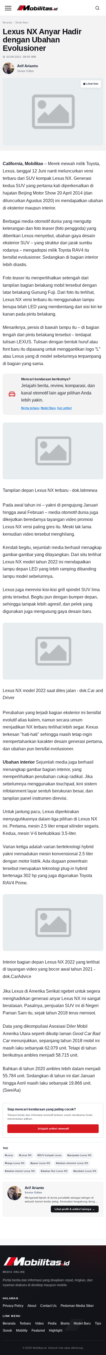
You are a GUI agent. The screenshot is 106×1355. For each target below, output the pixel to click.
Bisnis (65, 1323)
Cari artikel (64, 407)
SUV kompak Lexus (45, 178)
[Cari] (97, 8)
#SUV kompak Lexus (49, 1155)
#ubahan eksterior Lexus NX (72, 1163)
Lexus (27, 235)
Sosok (7, 1330)
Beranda (7, 22)
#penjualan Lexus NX (79, 1155)
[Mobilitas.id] (52, 8)
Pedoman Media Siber (77, 1305)
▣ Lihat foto (90, 83)
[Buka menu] (8, 7)
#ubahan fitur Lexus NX (54, 1171)
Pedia (52, 1323)
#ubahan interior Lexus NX (20, 1171)
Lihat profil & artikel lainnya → (75, 1209)
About (31, 1305)
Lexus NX (12, 299)
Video (39, 1323)
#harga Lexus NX (14, 1163)
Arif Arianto (27, 66)
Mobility (21, 1330)
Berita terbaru (30, 407)
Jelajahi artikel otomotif (53, 1128)
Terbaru (25, 1323)
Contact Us (48, 1305)
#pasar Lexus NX (40, 1163)
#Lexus (9, 1155)
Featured (38, 1330)
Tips (98, 1323)
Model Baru (21, 22)
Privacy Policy (13, 1305)
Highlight (55, 1330)
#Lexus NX (25, 1155)
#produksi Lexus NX (84, 1171)
